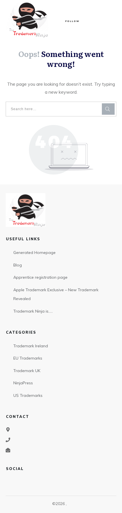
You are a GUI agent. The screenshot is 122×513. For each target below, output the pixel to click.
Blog (17, 265)
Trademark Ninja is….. (33, 311)
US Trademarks (28, 395)
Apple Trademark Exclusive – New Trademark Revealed (55, 294)
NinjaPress (23, 382)
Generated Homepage (34, 252)
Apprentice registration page (40, 277)
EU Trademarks (27, 358)
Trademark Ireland (30, 345)
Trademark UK (26, 370)
